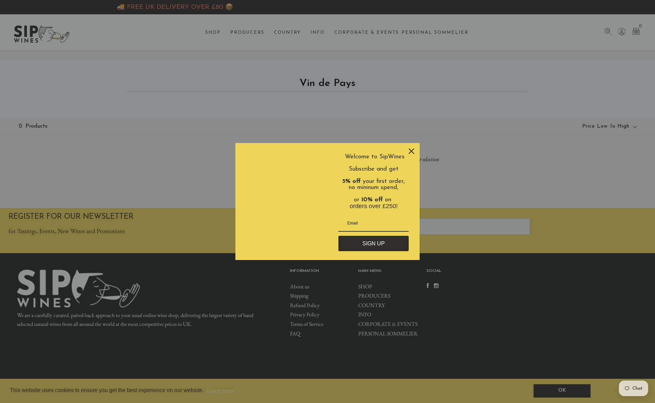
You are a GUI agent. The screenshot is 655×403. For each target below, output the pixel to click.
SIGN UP (373, 243)
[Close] (411, 151)
